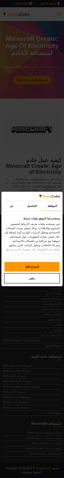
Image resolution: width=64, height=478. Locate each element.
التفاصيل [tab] (32, 205)
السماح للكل (32, 266)
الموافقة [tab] (52, 205)
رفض (32, 278)
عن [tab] (11, 205)
